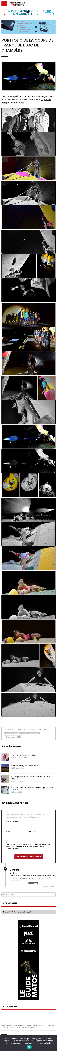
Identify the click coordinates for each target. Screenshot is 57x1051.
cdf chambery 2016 (13, 737)
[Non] (53, 1043)
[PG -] (28, 120)
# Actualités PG (11, 733)
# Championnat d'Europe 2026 (17, 912)
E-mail (32, 831)
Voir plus (33, 883)
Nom (8, 831)
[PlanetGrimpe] (17, 3)
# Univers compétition (29, 733)
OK (29, 1047)
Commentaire (13, 821)
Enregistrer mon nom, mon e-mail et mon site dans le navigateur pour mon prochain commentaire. (28, 846)
